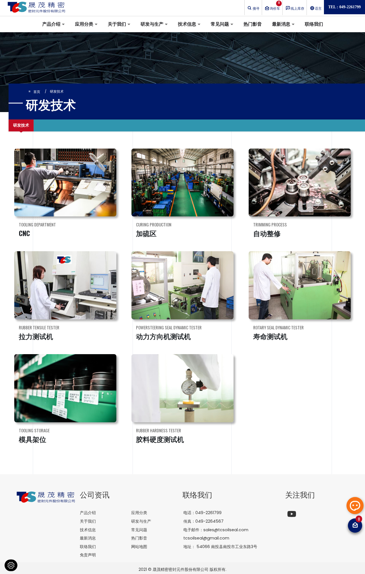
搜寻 (256, 8)
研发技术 (21, 125)
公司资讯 (95, 494)
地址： (220, 546)
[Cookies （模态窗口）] (11, 565)
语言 (318, 8)
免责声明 (88, 555)
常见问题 (220, 24)
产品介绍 (51, 24)
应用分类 (84, 24)
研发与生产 (152, 24)
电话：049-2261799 (202, 513)
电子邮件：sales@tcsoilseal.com (215, 530)
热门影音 (253, 24)
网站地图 (139, 546)
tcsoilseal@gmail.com (206, 538)
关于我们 (117, 24)
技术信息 (187, 24)
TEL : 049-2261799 (344, 7)
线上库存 (297, 8)
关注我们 (300, 494)
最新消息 (281, 24)
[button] (355, 505)
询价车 (275, 6)
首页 (36, 91)
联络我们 (314, 24)
